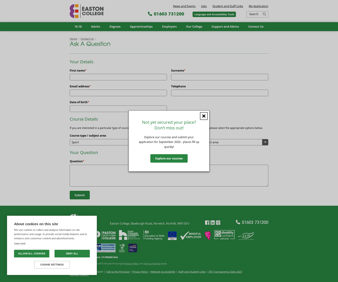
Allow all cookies (31, 253)
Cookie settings (52, 264)
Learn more (20, 243)
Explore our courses (169, 158)
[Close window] (204, 116)
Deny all (72, 253)
